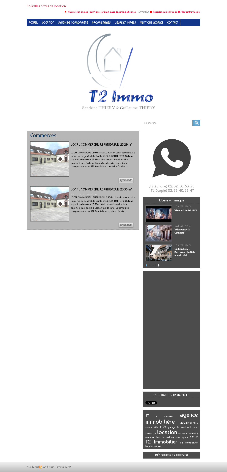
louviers (182, 433)
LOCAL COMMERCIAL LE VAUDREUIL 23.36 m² (101, 189)
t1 (190, 437)
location (167, 432)
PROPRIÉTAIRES (101, 22)
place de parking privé (167, 437)
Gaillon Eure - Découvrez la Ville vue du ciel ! (185, 252)
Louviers (193, 433)
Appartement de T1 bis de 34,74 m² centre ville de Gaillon (172, 12)
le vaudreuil (184, 427)
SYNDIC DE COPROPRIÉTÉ (73, 22)
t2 (196, 437)
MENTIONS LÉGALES (151, 22)
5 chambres (164, 416)
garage (171, 427)
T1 (193, 437)
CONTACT (173, 22)
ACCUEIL (33, 22)
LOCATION (48, 22)
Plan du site (32, 467)
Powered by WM (63, 467)
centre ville (151, 427)
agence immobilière (171, 418)
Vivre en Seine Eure (186, 210)
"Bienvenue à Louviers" (182, 231)
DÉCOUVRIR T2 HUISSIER (171, 455)
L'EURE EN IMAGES (125, 22)
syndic (185, 437)
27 (147, 415)
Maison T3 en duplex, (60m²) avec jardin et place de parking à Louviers (93, 12)
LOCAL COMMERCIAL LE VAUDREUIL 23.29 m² (101, 144)
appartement (189, 422)
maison (149, 437)
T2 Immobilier (161, 442)
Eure (163, 427)
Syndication (48, 467)
